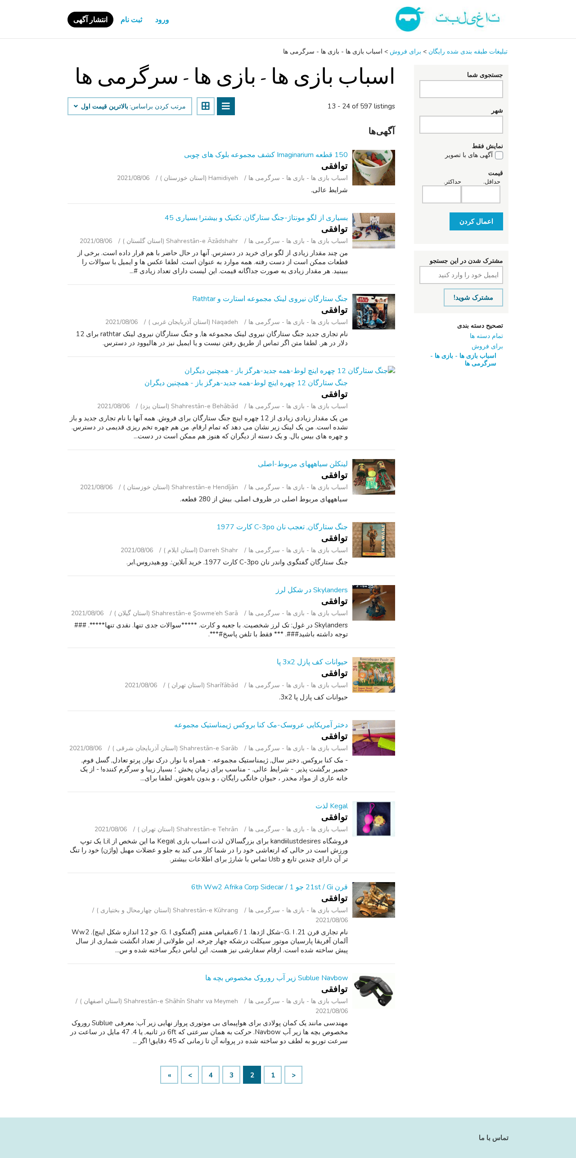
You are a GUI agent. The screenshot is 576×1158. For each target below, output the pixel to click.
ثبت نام (131, 20)
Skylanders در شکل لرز (312, 590)
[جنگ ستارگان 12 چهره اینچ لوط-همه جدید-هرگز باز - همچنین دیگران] (289, 371)
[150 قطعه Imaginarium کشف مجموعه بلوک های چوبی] (373, 167)
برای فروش (487, 346)
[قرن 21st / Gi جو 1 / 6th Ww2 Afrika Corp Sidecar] (373, 900)
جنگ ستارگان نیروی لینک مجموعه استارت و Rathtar (270, 299)
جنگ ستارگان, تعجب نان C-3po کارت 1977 (282, 527)
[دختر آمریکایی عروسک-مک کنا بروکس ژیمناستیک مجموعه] (373, 738)
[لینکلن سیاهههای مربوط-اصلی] (373, 477)
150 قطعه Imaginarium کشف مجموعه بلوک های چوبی (266, 155)
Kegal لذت (331, 806)
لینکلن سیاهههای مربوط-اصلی (303, 464)
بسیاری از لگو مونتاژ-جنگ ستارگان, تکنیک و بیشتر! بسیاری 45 (256, 218)
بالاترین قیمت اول (103, 107)
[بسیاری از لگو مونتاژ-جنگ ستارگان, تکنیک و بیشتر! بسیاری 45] (373, 230)
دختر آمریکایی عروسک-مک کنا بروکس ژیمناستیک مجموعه (261, 725)
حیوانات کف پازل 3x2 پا (312, 662)
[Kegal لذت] (373, 819)
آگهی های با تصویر (469, 155)
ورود (162, 20)
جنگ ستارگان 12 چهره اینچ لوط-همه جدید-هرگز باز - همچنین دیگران (246, 383)
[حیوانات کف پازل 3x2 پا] (373, 675)
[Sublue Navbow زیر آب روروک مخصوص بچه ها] (373, 991)
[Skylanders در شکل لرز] (373, 603)
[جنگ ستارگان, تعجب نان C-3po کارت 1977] (373, 540)
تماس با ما (493, 1137)
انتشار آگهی (90, 20)
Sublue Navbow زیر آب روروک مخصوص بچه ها (276, 978)
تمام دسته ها (486, 336)
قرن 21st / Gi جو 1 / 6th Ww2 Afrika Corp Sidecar (269, 887)
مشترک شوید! (473, 297)
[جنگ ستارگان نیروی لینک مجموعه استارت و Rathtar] (373, 311)
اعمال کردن (476, 221)
